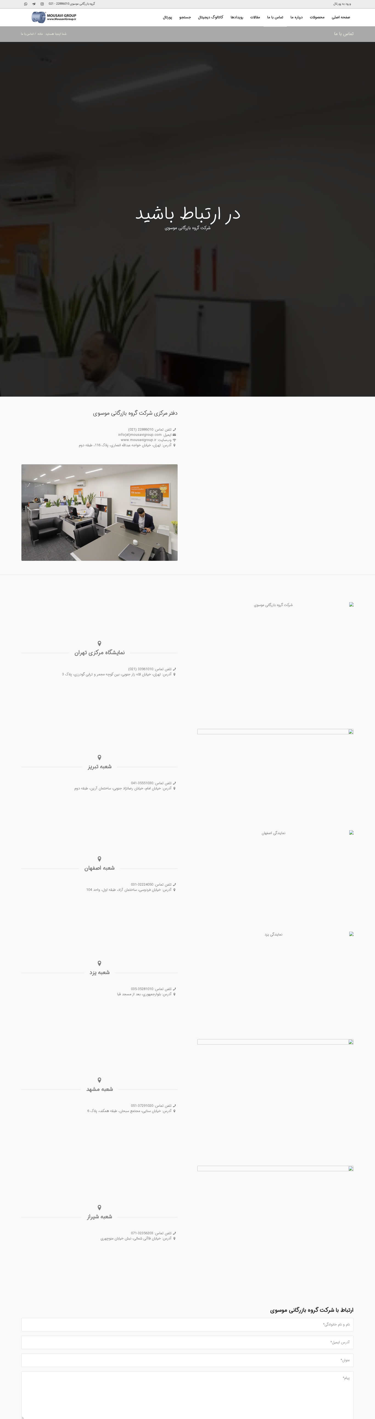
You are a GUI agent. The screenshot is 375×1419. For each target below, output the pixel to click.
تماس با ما (344, 33)
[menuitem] (344, 4)
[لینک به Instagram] (42, 4)
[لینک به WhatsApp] (25, 4)
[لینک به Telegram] (34, 4)
